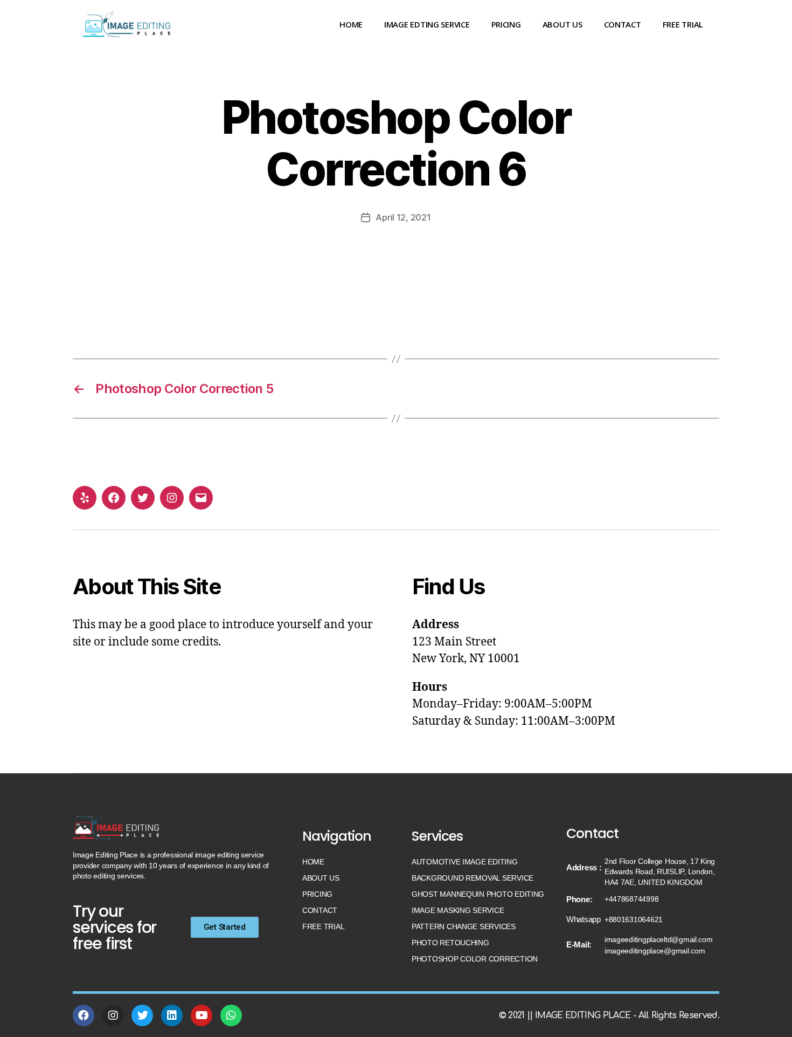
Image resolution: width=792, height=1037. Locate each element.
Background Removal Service (472, 878)
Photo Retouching (450, 942)
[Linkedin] (172, 1015)
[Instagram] (172, 498)
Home (351, 24)
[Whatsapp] (231, 1015)
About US (562, 24)
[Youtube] (201, 1015)
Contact (622, 24)
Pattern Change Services (464, 926)
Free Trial (683, 24)
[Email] (201, 498)
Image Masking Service (458, 910)
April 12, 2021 (403, 217)
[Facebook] (114, 498)
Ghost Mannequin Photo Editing (478, 894)
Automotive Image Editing (465, 861)
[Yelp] (84, 498)
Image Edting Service (427, 24)
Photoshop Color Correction (475, 958)
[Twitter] (143, 498)
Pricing (506, 24)
